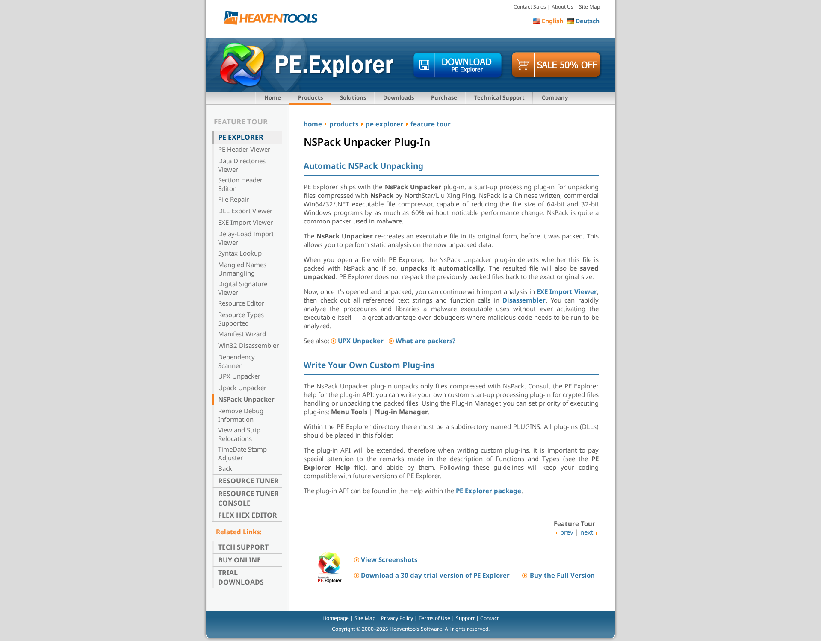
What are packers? (425, 340)
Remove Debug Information (240, 414)
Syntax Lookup (240, 253)
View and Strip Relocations (239, 434)
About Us (562, 6)
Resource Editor (241, 303)
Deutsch (588, 21)
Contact (489, 618)
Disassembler (524, 300)
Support (465, 618)
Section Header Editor (240, 184)
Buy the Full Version (562, 575)
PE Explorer (240, 137)
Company (555, 97)
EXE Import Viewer (245, 222)
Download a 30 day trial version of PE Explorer (435, 575)
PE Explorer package (488, 490)
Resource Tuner (248, 480)
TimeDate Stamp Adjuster (242, 453)
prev (566, 532)
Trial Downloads (241, 577)
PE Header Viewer (244, 149)
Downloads (398, 97)
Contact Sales (530, 6)
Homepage (335, 618)
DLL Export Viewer (245, 210)
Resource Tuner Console (248, 498)
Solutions (353, 97)
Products (310, 97)
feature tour (430, 124)
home (313, 124)
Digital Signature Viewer (242, 288)
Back (225, 468)
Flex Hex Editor (247, 515)
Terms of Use (434, 618)
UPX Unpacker (239, 376)
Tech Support (243, 547)
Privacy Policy (397, 618)
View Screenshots (389, 559)
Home (272, 97)
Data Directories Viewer (242, 164)
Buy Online (239, 560)
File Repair (233, 199)
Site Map (589, 6)
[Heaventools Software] (274, 19)
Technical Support (499, 97)
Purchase (444, 97)
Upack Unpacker (242, 387)
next (586, 532)
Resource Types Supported (241, 318)
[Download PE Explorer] (458, 65)
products (343, 124)
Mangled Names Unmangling (242, 268)
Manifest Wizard (242, 333)
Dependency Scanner (236, 361)
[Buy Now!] (556, 65)
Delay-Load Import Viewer (246, 238)
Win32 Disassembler (248, 345)
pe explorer (384, 124)
